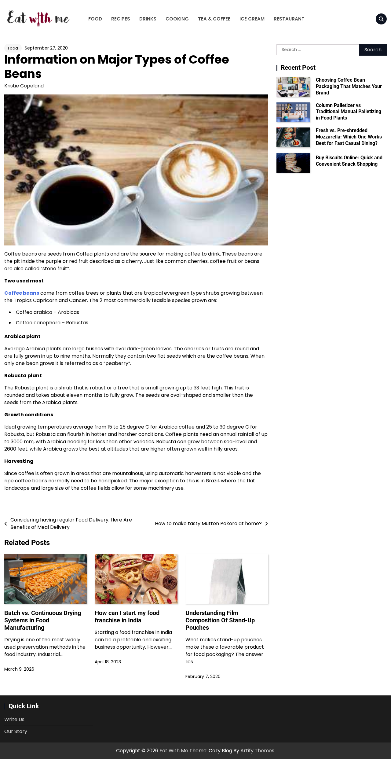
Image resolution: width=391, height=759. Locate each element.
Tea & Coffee (214, 19)
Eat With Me (173, 750)
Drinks (147, 19)
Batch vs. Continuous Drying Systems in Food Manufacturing (42, 620)
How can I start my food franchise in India (127, 616)
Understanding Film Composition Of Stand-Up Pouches (220, 620)
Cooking (177, 19)
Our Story (15, 731)
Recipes (120, 19)
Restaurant (289, 19)
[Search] (381, 18)
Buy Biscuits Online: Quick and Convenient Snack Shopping (349, 161)
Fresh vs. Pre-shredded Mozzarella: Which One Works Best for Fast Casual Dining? (349, 136)
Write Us (14, 719)
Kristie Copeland (24, 85)
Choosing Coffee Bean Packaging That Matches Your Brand (349, 86)
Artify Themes (257, 750)
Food (95, 19)
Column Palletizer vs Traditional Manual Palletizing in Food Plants (348, 111)
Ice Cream (252, 19)
